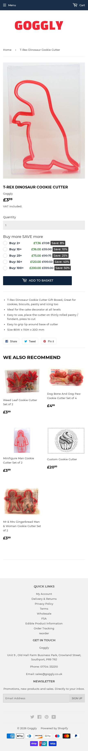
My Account (44, 593)
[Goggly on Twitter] (32, 717)
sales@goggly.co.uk (48, 674)
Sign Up (77, 698)
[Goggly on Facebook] (39, 717)
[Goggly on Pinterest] (46, 717)
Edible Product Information (44, 623)
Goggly (32, 728)
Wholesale (44, 613)
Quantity (9, 217)
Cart (82, 5)
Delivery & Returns (44, 598)
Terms (44, 608)
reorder (44, 633)
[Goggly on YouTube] (54, 717)
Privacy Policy (44, 603)
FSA (44, 618)
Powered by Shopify (54, 728)
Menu (12, 5)
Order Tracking (44, 628)
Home (7, 49)
